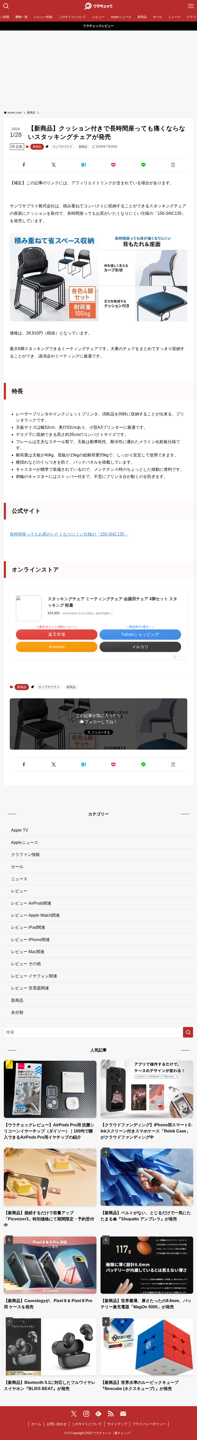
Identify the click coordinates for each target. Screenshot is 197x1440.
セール (17, 866)
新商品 (37, 146)
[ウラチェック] (98, 6)
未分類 (17, 1012)
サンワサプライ (62, 146)
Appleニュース (24, 842)
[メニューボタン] (191, 6)
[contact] (123, 1413)
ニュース (19, 879)
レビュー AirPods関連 (31, 903)
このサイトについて (87, 1424)
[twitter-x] (73, 1413)
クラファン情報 (25, 854)
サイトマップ (117, 1424)
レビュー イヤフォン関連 (34, 976)
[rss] (110, 1413)
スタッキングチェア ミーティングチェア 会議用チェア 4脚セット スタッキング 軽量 (112, 602)
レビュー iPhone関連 (30, 939)
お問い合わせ (57, 1424)
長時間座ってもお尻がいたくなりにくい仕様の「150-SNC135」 (69, 534)
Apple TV (19, 830)
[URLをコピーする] (173, 164)
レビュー (19, 891)
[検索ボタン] (6, 6)
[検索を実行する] (188, 1032)
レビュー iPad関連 (28, 927)
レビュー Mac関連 (27, 951)
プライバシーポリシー (149, 1424)
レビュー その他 (26, 964)
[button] (24, 164)
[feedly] (98, 1413)
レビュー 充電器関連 (30, 988)
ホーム (36, 1424)
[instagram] (86, 1413)
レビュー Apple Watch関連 (35, 915)
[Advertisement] (98, 69)
